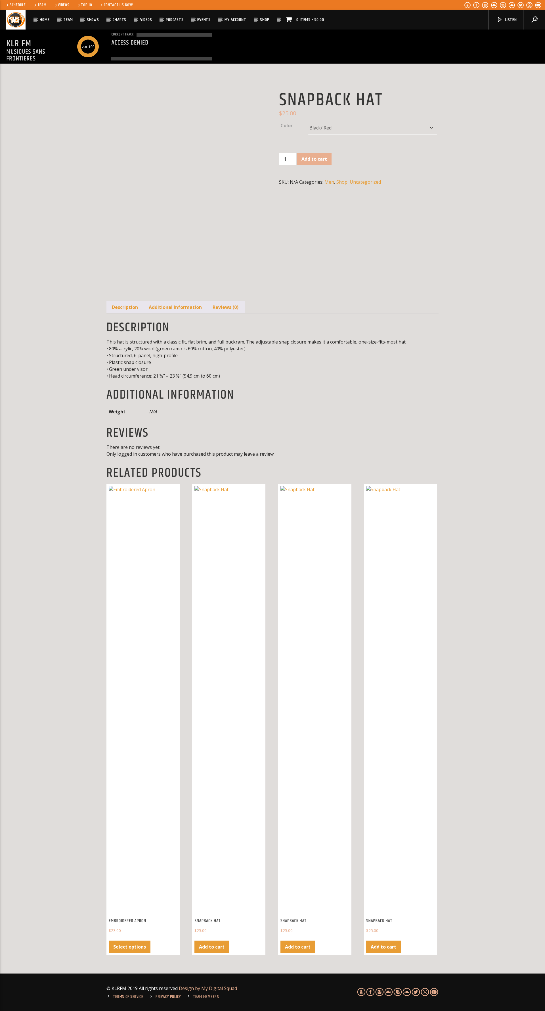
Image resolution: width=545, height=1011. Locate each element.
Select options (129, 947)
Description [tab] (125, 307)
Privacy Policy (168, 997)
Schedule (18, 5)
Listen (510, 19)
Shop (264, 19)
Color (286, 125)
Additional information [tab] (175, 307)
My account (235, 19)
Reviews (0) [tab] (225, 307)
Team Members (206, 997)
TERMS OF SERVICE (128, 997)
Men (329, 182)
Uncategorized (365, 182)
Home (44, 19)
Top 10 (86, 5)
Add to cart (314, 159)
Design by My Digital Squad (208, 988)
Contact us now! (118, 5)
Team (42, 5)
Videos (63, 5)
